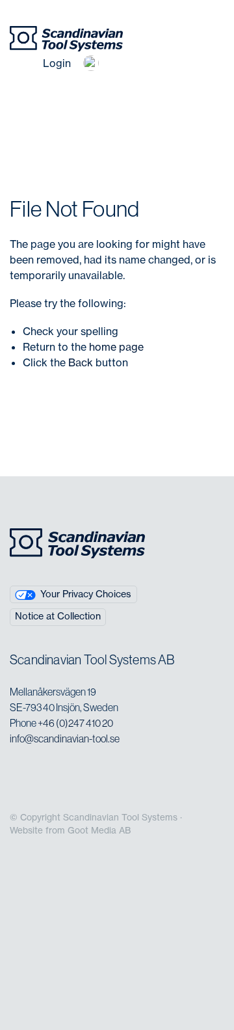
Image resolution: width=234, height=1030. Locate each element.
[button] (91, 63)
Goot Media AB (99, 830)
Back (80, 362)
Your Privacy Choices (85, 594)
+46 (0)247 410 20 (75, 722)
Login (57, 63)
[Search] (23, 63)
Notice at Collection (58, 616)
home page (116, 346)
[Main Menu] (130, 63)
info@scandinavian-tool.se (65, 738)
